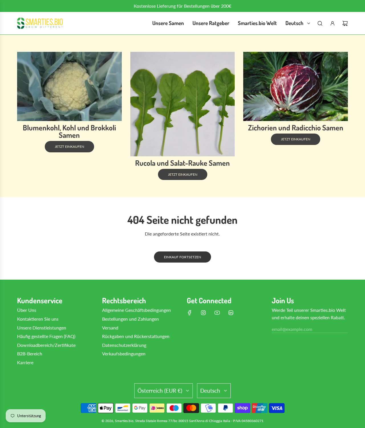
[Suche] (320, 23)
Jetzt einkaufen (69, 147)
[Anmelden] (332, 23)
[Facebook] (189, 312)
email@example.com (292, 329)
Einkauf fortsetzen (182, 257)
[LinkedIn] (230, 312)
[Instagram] (203, 312)
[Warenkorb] (345, 23)
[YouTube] (217, 312)
